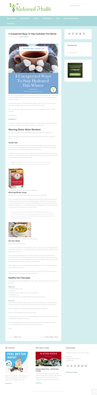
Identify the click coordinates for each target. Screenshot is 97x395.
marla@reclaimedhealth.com (73, 358)
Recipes (47, 337)
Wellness (52, 337)
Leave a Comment (23, 36)
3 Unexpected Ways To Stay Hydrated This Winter (32, 33)
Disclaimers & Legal (71, 372)
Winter (56, 337)
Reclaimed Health (31, 8)
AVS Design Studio (59, 391)
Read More (8, 383)
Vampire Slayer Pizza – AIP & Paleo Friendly (47, 370)
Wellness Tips (17, 337)
